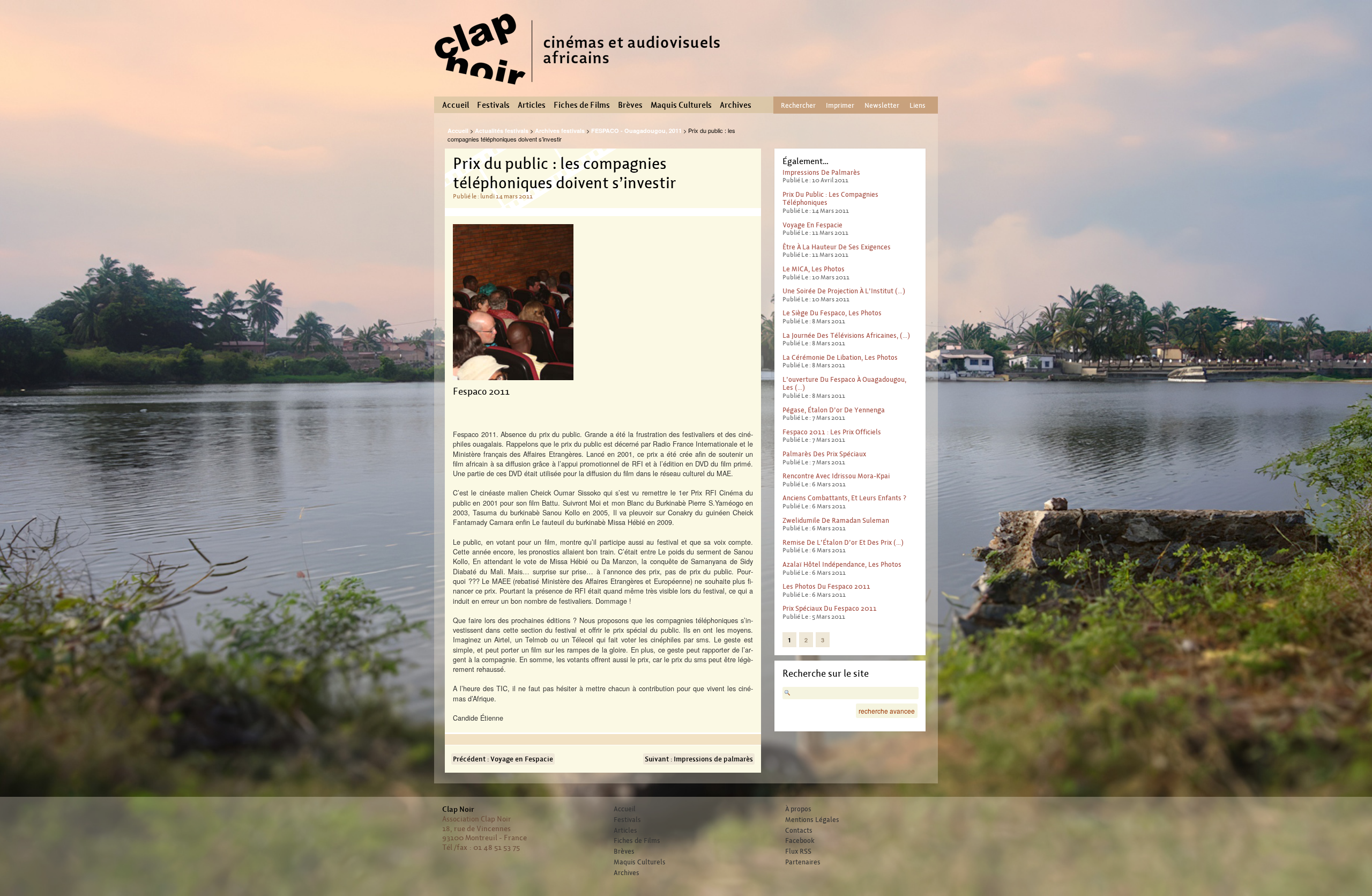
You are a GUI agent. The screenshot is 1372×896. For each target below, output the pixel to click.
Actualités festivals (501, 131)
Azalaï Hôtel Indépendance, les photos (841, 564)
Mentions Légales (812, 820)
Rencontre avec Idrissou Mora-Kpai (836, 476)
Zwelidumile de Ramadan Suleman (835, 520)
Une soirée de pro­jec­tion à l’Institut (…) (843, 291)
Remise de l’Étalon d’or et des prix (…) (843, 542)
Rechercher (798, 105)
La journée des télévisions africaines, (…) (846, 335)
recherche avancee (887, 710)
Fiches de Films (582, 105)
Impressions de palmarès (821, 172)
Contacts (798, 830)
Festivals (493, 105)
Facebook (800, 840)
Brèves (630, 105)
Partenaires (803, 862)
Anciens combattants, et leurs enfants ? (844, 498)
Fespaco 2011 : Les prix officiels (831, 432)
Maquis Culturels (681, 105)
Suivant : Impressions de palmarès (699, 759)
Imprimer (840, 105)
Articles (532, 105)
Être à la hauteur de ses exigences (836, 247)
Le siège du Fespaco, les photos (832, 313)
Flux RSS (798, 851)
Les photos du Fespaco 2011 (826, 586)
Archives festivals (560, 131)
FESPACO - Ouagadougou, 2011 (636, 131)
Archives (735, 105)
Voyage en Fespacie (812, 225)
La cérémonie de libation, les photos (840, 357)
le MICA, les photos (813, 269)
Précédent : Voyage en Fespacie (503, 759)
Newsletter (881, 105)
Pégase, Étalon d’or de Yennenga (833, 410)
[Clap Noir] (581, 88)
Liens (917, 105)
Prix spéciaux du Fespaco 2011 (829, 608)
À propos (798, 809)
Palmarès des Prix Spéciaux (824, 454)
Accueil (455, 105)
